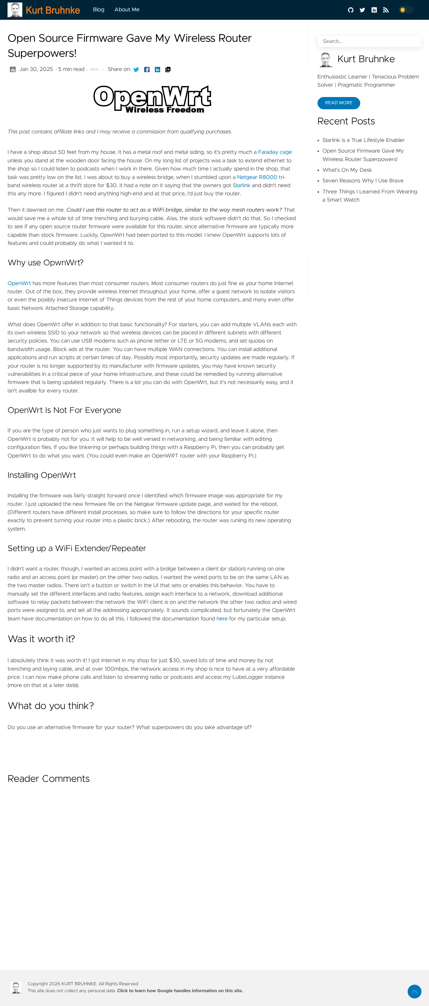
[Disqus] (152, 870)
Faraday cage (275, 152)
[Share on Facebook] (147, 69)
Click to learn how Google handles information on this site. (180, 991)
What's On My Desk (347, 170)
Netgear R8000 (257, 177)
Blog (98, 10)
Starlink (241, 185)
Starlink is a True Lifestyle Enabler (364, 140)
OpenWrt (19, 283)
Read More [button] (338, 103)
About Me (126, 10)
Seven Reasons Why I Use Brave (363, 181)
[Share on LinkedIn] (157, 69)
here (222, 619)
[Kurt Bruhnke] (48, 10)
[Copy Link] (168, 69)
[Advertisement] (152, 750)
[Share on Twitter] (136, 69)
